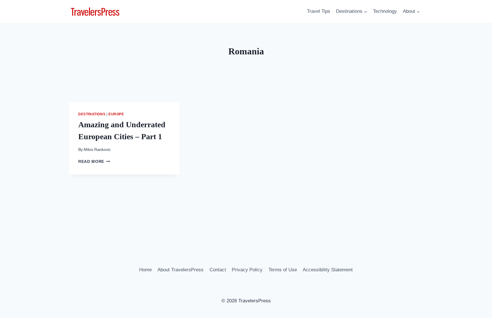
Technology (385, 11)
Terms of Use (282, 269)
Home (145, 269)
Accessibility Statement (328, 269)
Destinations (91, 114)
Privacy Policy (247, 269)
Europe (116, 114)
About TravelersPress (180, 269)
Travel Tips (318, 11)
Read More (94, 161)
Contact (218, 269)
